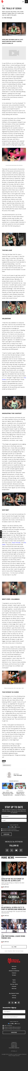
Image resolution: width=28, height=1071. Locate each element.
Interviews (20, 790)
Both (10, 827)
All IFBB (14, 946)
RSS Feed (14, 988)
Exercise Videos (14, 984)
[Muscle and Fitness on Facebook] (7, 850)
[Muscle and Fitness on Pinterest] (21, 850)
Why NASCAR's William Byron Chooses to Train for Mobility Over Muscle (20, 795)
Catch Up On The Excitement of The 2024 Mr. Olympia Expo (12, 880)
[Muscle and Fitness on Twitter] (11, 850)
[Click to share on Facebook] (1, 531)
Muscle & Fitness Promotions (9, 829)
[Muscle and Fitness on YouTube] (16, 850)
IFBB (3, 5)
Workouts (14, 966)
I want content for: (14, 824)
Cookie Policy (14, 1046)
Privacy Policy (14, 1045)
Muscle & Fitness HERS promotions (12, 1027)
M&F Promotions (8, 1025)
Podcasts (14, 986)
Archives (14, 995)
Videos (14, 982)
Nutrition (14, 968)
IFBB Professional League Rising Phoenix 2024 (13, 937)
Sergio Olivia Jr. (7, 765)
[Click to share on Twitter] (1, 534)
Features (14, 972)
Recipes (14, 975)
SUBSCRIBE (6, 834)
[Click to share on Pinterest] (1, 536)
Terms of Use (14, 1043)
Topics (13, 979)
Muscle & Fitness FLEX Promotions (11, 830)
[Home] (2, 2)
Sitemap (14, 997)
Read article (5, 887)
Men (14, 827)
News (8, 790)
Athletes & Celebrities (14, 970)
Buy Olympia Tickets (14, 993)
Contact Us (14, 1042)
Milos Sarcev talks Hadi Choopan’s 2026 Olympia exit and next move (7, 794)
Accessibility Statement (14, 1047)
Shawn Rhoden (16, 542)
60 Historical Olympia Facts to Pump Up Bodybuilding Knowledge (13, 908)
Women (18, 827)
